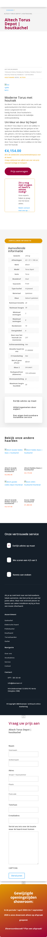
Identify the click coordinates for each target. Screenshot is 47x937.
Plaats (11, 784)
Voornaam (13, 750)
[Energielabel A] (7, 87)
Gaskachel (9, 620)
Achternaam (14, 760)
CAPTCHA (13, 868)
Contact (8, 666)
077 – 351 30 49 (14, 678)
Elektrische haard (12, 625)
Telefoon (13, 805)
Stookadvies (10, 658)
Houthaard (9, 77)
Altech (23, 77)
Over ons (8, 653)
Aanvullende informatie (20, 241)
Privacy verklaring (14, 716)
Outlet (7, 641)
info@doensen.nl (15, 683)
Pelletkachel (9, 629)
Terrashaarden (11, 637)
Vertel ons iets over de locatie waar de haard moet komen (22, 827)
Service (8, 662)
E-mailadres (14, 815)
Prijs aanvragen (19, 171)
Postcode (12, 794)
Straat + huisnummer (17, 775)
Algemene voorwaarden (31, 716)
